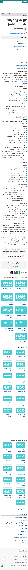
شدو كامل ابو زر (10, 28)
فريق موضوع (15, 559)
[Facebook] (26, 550)
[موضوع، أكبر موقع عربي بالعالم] (24, 2)
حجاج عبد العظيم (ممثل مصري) (20, 537)
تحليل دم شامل (23, 531)
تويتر (11, 272)
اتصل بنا (25, 554)
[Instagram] (20, 550)
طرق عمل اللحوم (23, 520)
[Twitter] (23, 550)
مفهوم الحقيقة (23, 529)
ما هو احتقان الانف (22, 526)
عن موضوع (16, 554)
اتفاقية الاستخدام (23, 556)
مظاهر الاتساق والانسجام (21, 543)
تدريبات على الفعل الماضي (21, 540)
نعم (16, 266)
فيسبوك (15, 272)
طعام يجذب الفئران (22, 534)
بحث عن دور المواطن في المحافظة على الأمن (16, 523)
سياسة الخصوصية (14, 556)
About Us (25, 559)
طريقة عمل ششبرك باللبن (21, 517)
